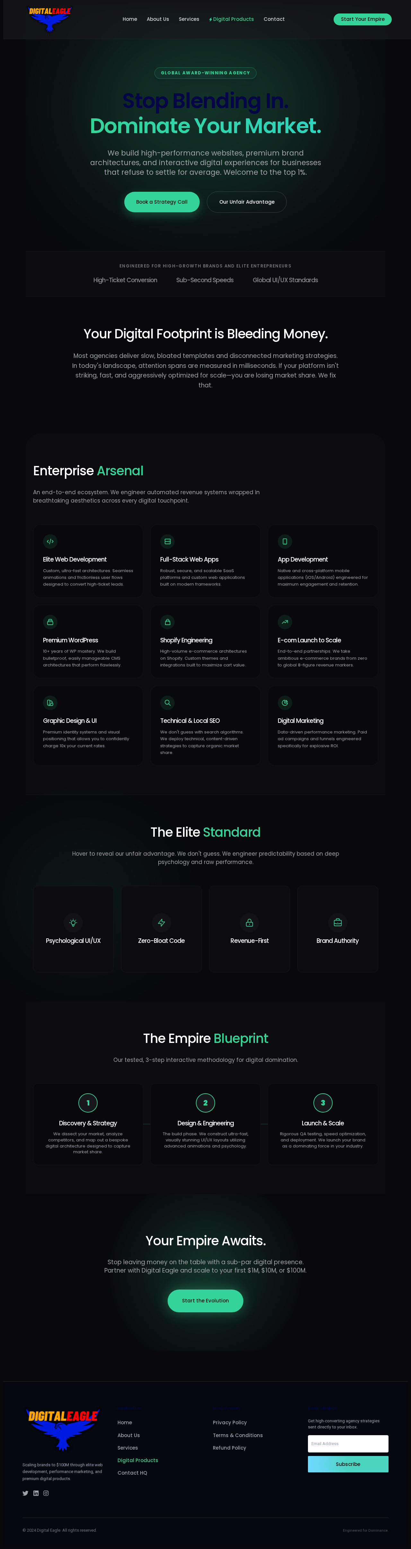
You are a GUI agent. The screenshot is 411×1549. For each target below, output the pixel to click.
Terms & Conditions (238, 1435)
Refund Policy (229, 1447)
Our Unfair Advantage (247, 202)
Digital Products (233, 19)
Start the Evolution (205, 1300)
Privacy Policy (230, 1422)
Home (130, 19)
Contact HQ (132, 1472)
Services (189, 19)
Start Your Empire (363, 19)
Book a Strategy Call (162, 202)
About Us (158, 19)
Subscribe (348, 1464)
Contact (274, 19)
